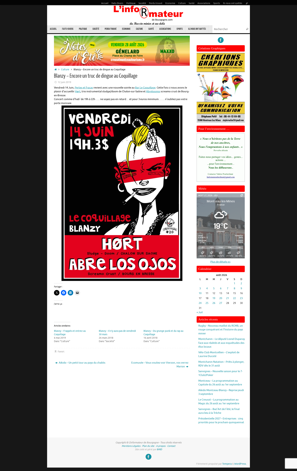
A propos (161, 446)
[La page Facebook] (221, 40)
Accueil (104, 3)
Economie (170, 3)
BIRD (159, 449)
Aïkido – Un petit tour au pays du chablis (81, 362)
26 (213, 303)
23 (241, 298)
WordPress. (240, 463)
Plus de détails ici (220, 262)
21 (227, 298)
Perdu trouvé (155, 3)
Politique (130, 3)
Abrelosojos (153, 91)
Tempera (227, 463)
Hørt (77, 91)
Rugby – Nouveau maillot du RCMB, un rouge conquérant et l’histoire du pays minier (220, 329)
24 (200, 303)
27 (220, 303)
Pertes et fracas (84, 87)
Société (142, 3)
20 (220, 298)
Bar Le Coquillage (145, 87)
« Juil (200, 312)
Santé (191, 3)
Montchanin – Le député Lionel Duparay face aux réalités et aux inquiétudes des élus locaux (221, 342)
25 (207, 303)
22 (234, 298)
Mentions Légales (131, 446)
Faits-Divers (117, 3)
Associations (203, 3)
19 (213, 298)
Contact (171, 446)
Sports (216, 3)
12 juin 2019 (64, 82)
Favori (61, 351)
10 (200, 293)
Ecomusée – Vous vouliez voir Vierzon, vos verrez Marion (159, 364)
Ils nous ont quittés (232, 3)
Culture (182, 3)
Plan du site (148, 446)
